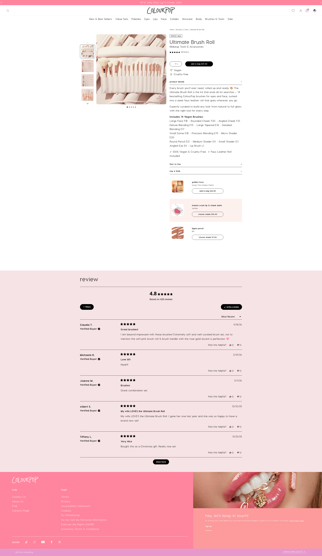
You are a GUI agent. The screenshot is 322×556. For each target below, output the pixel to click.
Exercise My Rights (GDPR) (77, 524)
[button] (127, 107)
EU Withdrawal (70, 515)
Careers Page (21, 510)
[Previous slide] (1, 2)
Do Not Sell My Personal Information (84, 519)
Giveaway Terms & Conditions (80, 528)
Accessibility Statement (75, 505)
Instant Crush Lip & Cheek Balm (207, 205)
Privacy (65, 501)
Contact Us (19, 496)
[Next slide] (320, 2)
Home (172, 29)
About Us (18, 501)
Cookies (66, 510)
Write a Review (234, 308)
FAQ (14, 505)
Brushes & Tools (182, 29)
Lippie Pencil (198, 228)
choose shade (210, 214)
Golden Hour (198, 182)
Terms (65, 496)
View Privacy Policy (297, 521)
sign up (208, 526)
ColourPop (28, 552)
